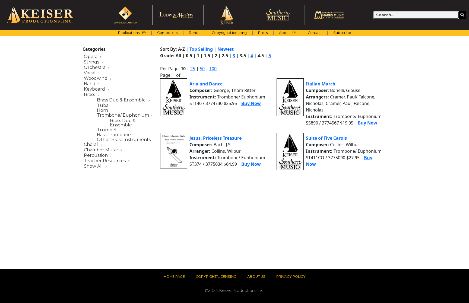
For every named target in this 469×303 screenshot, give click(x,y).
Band (90, 84)
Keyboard (95, 89)
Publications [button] (129, 33)
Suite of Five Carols (326, 138)
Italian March (320, 84)
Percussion (96, 155)
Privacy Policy (291, 277)
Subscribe (342, 33)
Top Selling (201, 49)
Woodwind (96, 78)
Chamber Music (101, 150)
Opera (91, 57)
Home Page (174, 277)
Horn (102, 110)
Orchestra (95, 67)
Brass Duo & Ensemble (122, 100)
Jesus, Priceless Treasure (215, 138)
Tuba (103, 105)
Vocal (90, 73)
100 (213, 69)
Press (263, 33)
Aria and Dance (206, 84)
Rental (194, 33)
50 (202, 69)
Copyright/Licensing (229, 33)
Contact (315, 33)
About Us (287, 33)
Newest (225, 49)
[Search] (462, 15)
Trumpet (107, 130)
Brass (90, 95)
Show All (94, 166)
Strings (92, 62)
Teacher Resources (105, 161)
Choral (91, 144)
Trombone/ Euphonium (123, 115)
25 (192, 69)
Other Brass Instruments (124, 140)
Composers (167, 33)
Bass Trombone (114, 135)
